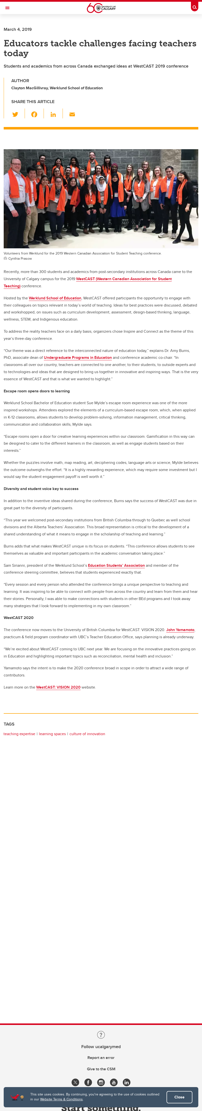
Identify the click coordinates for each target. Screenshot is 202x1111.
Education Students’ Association (116, 565)
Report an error (101, 1057)
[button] (18, 113)
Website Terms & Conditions (61, 1099)
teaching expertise (19, 734)
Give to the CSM (101, 1069)
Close (179, 1097)
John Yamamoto (180, 630)
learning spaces (52, 734)
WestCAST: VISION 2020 (58, 687)
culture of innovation (87, 734)
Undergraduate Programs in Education (78, 357)
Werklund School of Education (55, 298)
